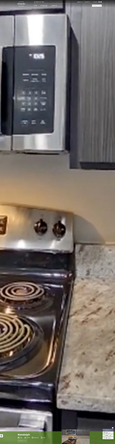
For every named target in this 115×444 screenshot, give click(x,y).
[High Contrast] (1, 435)
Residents (87, 2)
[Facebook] (99, 2)
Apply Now (80, 2)
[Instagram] (101, 2)
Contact (95, 2)
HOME (35, 5)
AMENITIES (54, 5)
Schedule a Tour (97, 5)
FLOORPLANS (44, 5)
